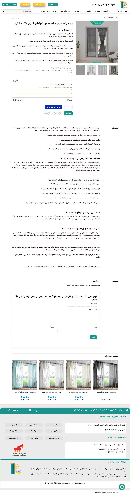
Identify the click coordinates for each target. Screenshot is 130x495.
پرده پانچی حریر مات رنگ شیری (78, 392)
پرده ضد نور (79, 11)
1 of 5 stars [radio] (96, 306)
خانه (126, 11)
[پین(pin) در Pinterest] (49, 113)
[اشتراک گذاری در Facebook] (60, 113)
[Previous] (115, 42)
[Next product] (17, 17)
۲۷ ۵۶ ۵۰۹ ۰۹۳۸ (101, 449)
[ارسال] (3, 11)
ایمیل (52, 327)
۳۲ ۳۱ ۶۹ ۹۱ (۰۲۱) (111, 430)
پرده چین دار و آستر (93, 11)
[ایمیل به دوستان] (53, 113)
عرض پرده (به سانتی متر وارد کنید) (58, 68)
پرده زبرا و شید (65, 11)
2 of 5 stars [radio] (93, 306)
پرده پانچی (108, 11)
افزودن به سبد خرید (53, 107)
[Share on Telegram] (46, 113)
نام (95, 327)
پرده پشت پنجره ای (109, 17)
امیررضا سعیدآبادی (100, 492)
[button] (9, 4)
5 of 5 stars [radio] (72, 306)
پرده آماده (119, 11)
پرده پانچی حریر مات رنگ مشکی (106, 392)
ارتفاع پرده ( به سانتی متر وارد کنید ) (57, 85)
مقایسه (68, 113)
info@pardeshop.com (113, 452)
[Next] (77, 42)
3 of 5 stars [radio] (87, 306)
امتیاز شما (93, 303)
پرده (117, 17)
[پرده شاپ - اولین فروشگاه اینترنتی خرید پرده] (123, 4)
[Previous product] (13, 17)
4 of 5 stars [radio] (80, 306)
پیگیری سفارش (13, 410)
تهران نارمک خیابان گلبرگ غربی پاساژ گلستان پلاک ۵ (104, 410)
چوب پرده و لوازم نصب (48, 11)
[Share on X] (57, 113)
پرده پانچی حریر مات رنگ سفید (51, 392)
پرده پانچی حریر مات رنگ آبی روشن (25, 392)
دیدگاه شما (93, 310)
